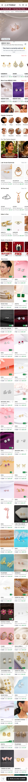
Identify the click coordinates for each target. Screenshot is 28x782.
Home (2, 11)
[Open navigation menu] (2, 5)
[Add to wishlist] (3, 779)
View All (23, 55)
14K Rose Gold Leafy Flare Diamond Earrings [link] (21, 11)
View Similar (6, 39)
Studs (12, 11)
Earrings (7, 11)
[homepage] (10, 5)
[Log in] (26, 5)
